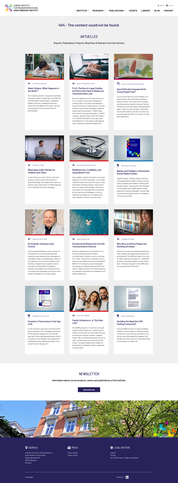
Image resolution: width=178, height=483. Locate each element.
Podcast (168, 10)
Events (133, 10)
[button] (169, 5)
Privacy (113, 455)
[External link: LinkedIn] (127, 477)
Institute (81, 10)
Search (162, 5)
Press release (73, 453)
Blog (157, 10)
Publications (116, 10)
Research (98, 10)
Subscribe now (89, 390)
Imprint (113, 453)
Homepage (29, 477)
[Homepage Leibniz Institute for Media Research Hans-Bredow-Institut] (21, 11)
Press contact (73, 455)
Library (145, 10)
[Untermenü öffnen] (88, 10)
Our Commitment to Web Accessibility (124, 458)
